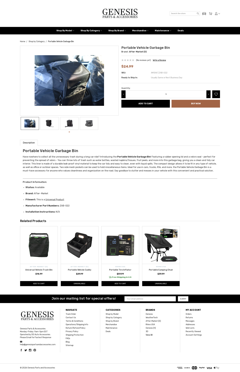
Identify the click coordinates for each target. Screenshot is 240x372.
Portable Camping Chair (161, 270)
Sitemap (69, 345)
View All (149, 335)
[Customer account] (217, 13)
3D (147, 331)
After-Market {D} (153, 321)
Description (29, 142)
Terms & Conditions (74, 321)
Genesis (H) (151, 328)
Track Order (71, 314)
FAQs (68, 338)
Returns (189, 317)
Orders (189, 314)
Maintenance (162, 30)
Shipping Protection (75, 335)
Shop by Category (90, 30)
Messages (190, 321)
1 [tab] (69, 132)
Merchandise (139, 30)
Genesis (149, 314)
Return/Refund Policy (75, 328)
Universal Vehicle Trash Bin (39, 270)
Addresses (190, 324)
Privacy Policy (72, 331)
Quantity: (125, 88)
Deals (181, 30)
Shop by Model (64, 30)
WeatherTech (152, 317)
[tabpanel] (30, 123)
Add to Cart (39, 283)
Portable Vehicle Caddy (79, 270)
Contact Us (71, 317)
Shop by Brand (116, 30)
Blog (68, 342)
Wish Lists (190, 328)
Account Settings (194, 335)
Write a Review (159, 60)
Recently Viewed (193, 331)
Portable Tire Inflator (120, 270)
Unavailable (79, 283)
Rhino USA (150, 324)
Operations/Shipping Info (77, 324)
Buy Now (196, 103)
